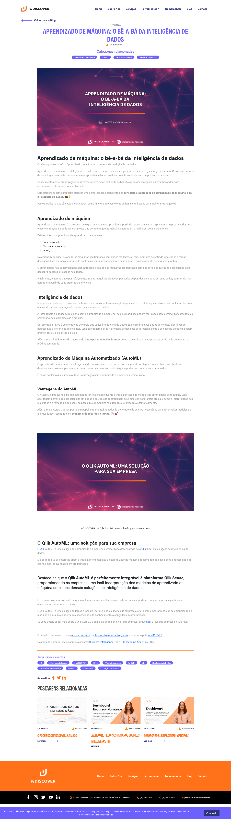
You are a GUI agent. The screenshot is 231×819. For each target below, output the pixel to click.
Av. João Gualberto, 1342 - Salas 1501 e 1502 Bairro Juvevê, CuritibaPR (101, 797)
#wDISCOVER (80, 662)
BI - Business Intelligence (84, 57)
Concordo (211, 813)
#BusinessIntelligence (58, 662)
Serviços (131, 9)
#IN (143, 662)
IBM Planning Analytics (134, 642)
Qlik (42, 549)
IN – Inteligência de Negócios (111, 635)
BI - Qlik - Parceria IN (148, 57)
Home (98, 9)
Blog (189, 9)
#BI (41, 662)
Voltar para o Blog (45, 20)
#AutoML (71, 668)
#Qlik (95, 662)
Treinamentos (173, 9)
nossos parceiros (80, 635)
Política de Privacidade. (102, 814)
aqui (148, 621)
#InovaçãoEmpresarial (109, 668)
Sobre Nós (114, 9)
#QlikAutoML (88, 668)
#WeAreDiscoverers (113, 662)
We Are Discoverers (124, 57)
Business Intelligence (101, 642)
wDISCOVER (155, 635)
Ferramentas (149, 9)
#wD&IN (131, 662)
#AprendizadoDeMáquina (50, 668)
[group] (62, 721)
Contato (202, 9)
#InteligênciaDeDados (161, 662)
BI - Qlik (105, 57)
